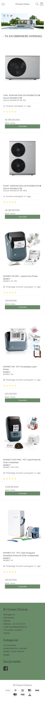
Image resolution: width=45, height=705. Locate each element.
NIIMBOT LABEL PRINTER (13, 651)
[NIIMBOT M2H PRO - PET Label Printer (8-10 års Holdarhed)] (22, 435)
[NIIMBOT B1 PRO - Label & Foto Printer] (22, 251)
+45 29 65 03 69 (18, 624)
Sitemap (6, 633)
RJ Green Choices (23, 4)
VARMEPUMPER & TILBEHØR (15, 648)
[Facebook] (5, 670)
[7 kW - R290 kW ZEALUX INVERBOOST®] (22, 71)
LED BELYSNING (9, 645)
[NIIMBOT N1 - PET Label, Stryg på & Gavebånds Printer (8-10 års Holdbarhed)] (22, 528)
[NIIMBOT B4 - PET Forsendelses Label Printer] (22, 342)
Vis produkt (22, 126)
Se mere (6, 655)
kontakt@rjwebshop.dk (18, 627)
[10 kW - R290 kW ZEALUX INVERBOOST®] (22, 161)
